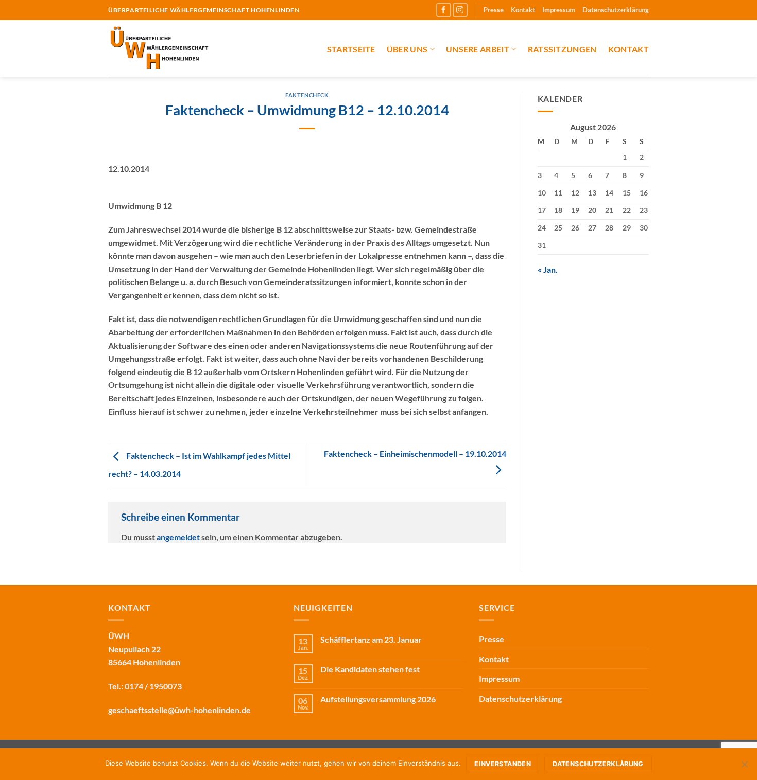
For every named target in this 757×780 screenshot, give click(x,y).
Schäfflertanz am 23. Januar (371, 639)
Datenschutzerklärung (615, 10)
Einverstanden (502, 764)
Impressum (558, 10)
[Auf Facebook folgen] (443, 10)
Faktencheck (307, 95)
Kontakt (523, 10)
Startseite (351, 49)
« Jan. (548, 269)
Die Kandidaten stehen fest (370, 669)
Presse (494, 10)
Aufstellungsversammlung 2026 (378, 699)
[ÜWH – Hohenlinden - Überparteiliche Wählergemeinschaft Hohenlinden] (180, 48)
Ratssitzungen (562, 49)
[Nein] (744, 767)
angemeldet (178, 537)
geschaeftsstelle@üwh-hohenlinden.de (179, 710)
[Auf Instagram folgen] (460, 10)
